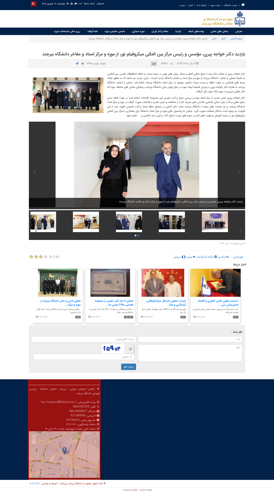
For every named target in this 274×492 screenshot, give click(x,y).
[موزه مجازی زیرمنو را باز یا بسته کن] (128, 31)
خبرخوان (100, 3)
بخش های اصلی (219, 31)
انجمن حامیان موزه (115, 31)
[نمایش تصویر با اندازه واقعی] (68, 95)
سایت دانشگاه (230, 5)
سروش (178, 257)
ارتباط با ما (202, 5)
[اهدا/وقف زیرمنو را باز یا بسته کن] (83, 31)
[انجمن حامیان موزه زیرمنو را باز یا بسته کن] (101, 31)
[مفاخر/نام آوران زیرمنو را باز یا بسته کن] (148, 31)
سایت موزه (215, 5)
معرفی (238, 31)
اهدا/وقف (92, 31)
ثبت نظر (78, 3)
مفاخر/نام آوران (160, 31)
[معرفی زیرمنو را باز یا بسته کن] (232, 31)
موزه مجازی (138, 31)
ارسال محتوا (89, 3)
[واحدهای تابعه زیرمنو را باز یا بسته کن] (184, 31)
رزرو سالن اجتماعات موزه (67, 31)
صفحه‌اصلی (236, 39)
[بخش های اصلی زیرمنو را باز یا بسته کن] (207, 31)
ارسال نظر (129, 367)
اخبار (191, 5)
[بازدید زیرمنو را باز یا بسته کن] (171, 31)
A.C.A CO (35, 483)
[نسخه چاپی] (82, 63)
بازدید (182, 5)
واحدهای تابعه (196, 31)
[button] (64, 451)
